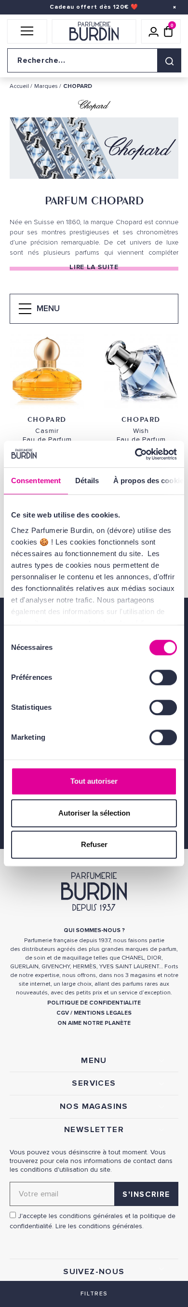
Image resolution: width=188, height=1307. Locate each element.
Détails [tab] (87, 480)
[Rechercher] (169, 60)
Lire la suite (93, 267)
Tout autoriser (94, 781)
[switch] (163, 677)
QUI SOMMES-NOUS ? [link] (94, 930)
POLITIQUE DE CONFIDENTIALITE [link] (94, 1002)
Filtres (94, 1293)
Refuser (94, 844)
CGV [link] (62, 1013)
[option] (94, 150)
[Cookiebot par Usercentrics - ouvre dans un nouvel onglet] (135, 454)
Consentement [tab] (36, 480)
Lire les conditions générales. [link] (99, 1226)
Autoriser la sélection (94, 813)
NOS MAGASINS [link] (94, 1106)
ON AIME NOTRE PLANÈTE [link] (94, 1023)
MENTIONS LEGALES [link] (103, 1013)
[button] (27, 31)
